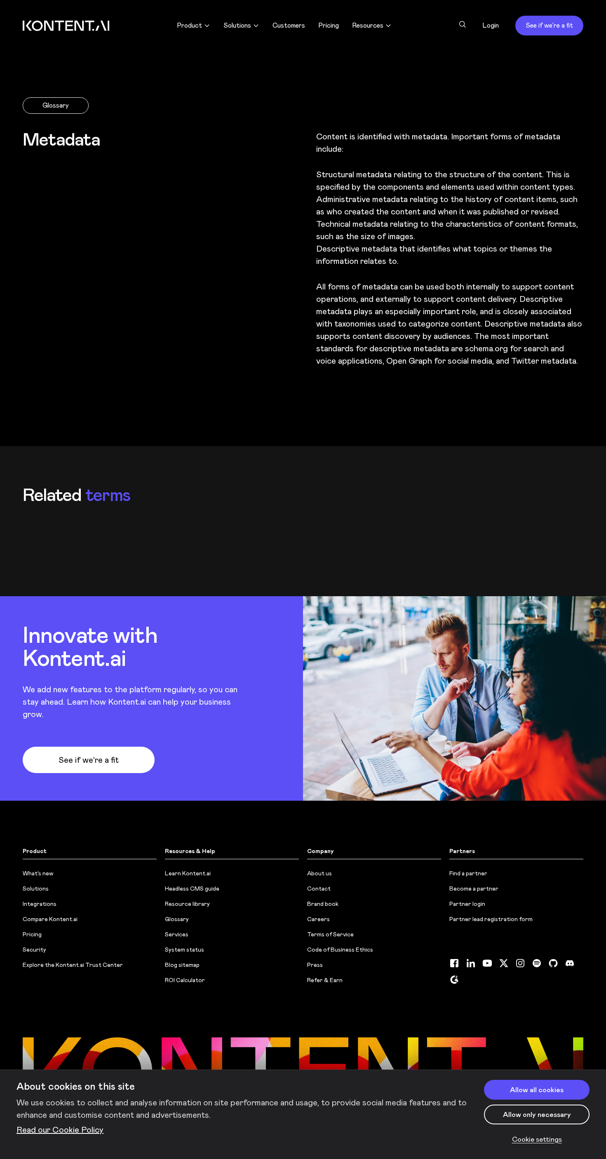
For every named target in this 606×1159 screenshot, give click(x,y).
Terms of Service (330, 934)
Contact (319, 888)
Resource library (187, 903)
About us (319, 873)
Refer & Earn (325, 980)
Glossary (55, 105)
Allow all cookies (537, 1089)
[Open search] (462, 24)
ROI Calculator (185, 980)
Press (315, 965)
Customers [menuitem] (288, 25)
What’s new (38, 873)
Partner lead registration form (491, 919)
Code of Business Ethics (340, 949)
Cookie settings (537, 1139)
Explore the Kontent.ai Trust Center (73, 965)
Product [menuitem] (189, 25)
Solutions (36, 888)
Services (176, 934)
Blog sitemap (182, 965)
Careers (318, 919)
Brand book (322, 903)
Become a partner (473, 888)
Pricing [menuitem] (328, 25)
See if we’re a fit (549, 25)
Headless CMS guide (192, 888)
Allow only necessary (537, 1114)
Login (490, 25)
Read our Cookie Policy (59, 1129)
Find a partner (468, 873)
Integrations (39, 903)
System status (184, 949)
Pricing (32, 934)
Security (34, 949)
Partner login (467, 903)
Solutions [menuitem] (237, 25)
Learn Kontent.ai (188, 873)
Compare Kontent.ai (50, 919)
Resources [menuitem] (367, 25)
